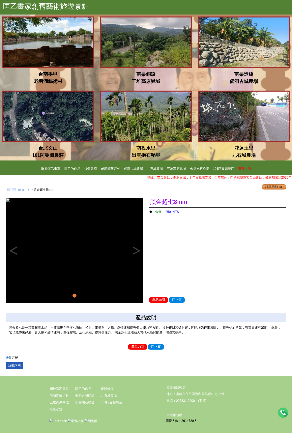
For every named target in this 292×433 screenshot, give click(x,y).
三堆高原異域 (176, 168)
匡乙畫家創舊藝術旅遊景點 (46, 6)
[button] (16, 250)
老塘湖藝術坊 (176, 387)
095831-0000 (185, 400)
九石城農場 (155, 168)
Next (136, 250)
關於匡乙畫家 (50, 168)
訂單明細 (273, 186)
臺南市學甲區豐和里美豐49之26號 (200, 394)
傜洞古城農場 (133, 168)
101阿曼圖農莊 (223, 168)
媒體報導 (90, 168)
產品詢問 (158, 300)
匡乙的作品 (72, 168)
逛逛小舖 (244, 168)
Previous (13, 250)
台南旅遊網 (174, 415)
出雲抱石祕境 (199, 168)
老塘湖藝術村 (110, 168)
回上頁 (177, 300)
